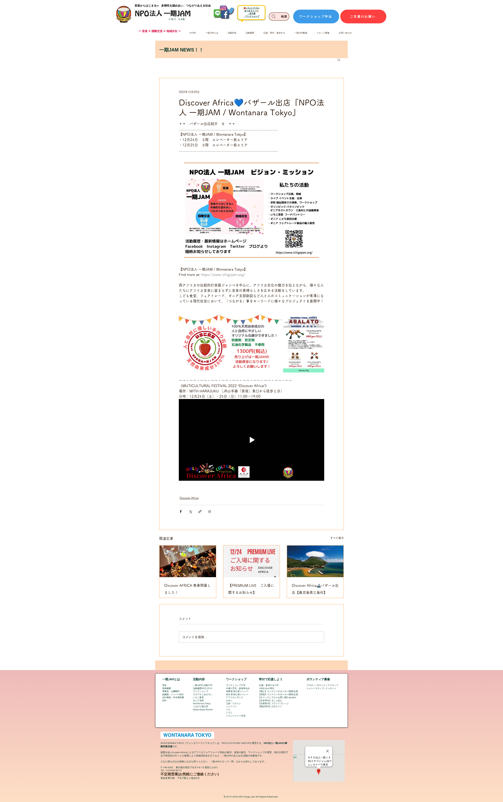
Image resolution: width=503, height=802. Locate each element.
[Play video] (251, 440)
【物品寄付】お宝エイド (270, 706)
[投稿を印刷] (209, 511)
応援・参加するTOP (269, 685)
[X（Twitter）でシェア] (190, 511)
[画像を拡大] (230, 343)
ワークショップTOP (235, 685)
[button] (339, 59)
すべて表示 (337, 537)
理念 (164, 685)
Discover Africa (189, 498)
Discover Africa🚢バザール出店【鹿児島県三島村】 (315, 589)
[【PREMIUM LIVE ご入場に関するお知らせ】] (251, 561)
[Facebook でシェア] (181, 511)
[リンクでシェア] (200, 511)
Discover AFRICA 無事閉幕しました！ (187, 589)
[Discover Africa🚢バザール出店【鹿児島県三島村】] (315, 561)
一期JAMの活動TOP (202, 685)
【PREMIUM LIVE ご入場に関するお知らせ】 (251, 589)
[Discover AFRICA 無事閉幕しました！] (188, 561)
